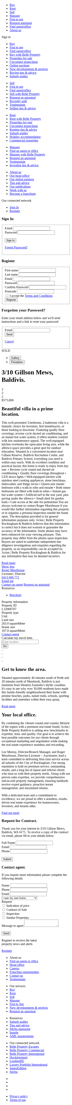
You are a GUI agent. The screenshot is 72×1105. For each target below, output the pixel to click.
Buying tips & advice (23, 72)
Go (5, 646)
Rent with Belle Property (25, 118)
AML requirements (22, 1036)
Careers (14, 968)
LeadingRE (17, 1061)
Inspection (12, 913)
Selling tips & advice (23, 108)
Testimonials (17, 104)
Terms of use (18, 1100)
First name (11, 270)
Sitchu (14, 1072)
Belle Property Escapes (24, 1046)
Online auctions (19, 65)
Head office (17, 964)
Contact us (16, 975)
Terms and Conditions (39, 295)
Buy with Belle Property (25, 54)
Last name (11, 274)
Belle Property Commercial (27, 1050)
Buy (12, 5)
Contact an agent (12, 584)
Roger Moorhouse (13, 570)
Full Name (8, 842)
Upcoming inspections (24, 62)
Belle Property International (27, 1053)
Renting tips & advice (23, 129)
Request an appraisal (23, 97)
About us (15, 30)
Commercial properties (24, 140)
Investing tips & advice (24, 165)
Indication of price (17, 905)
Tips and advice (19, 183)
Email (8, 228)
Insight (14, 1032)
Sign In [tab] (14, 207)
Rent (13, 8)
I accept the (31, 295)
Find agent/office (20, 26)
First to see (16, 19)
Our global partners (22, 179)
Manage (15, 15)
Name (5, 885)
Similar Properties (17, 917)
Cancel (9, 341)
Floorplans (17, 362)
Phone (6, 851)
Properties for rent (21, 122)
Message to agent (12, 925)
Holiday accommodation (25, 137)
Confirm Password (16, 287)
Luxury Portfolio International (28, 1064)
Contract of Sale (16, 909)
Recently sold (18, 101)
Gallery (15, 357)
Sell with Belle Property (25, 94)
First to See (17, 1004)
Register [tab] (15, 211)
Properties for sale (21, 58)
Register (7, 950)
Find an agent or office (24, 151)
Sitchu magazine (20, 1029)
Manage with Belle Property (27, 154)
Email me (8, 581)
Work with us (18, 190)
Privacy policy (19, 1096)
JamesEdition (18, 1068)
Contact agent (10, 634)
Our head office (19, 175)
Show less (8, 566)
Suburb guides (19, 76)
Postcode (10, 291)
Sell (12, 12)
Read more (8, 563)
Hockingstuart (18, 1057)
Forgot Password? (16, 247)
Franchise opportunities (24, 972)
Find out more (10, 813)
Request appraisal (21, 23)
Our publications (20, 186)
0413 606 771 (10, 577)
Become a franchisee (23, 193)
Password (11, 232)
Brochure (15, 595)
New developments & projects (29, 69)
